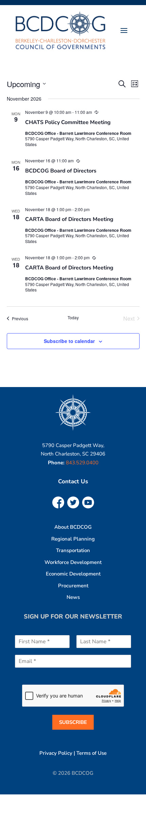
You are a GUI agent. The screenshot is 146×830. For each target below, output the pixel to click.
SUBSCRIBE (73, 722)
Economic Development (73, 573)
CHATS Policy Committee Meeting (68, 122)
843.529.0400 (82, 462)
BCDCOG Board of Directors (60, 171)
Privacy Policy (55, 753)
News (73, 597)
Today (73, 317)
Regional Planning (73, 538)
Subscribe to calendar (69, 341)
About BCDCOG (73, 527)
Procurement (73, 585)
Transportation (73, 550)
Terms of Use (91, 753)
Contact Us (73, 481)
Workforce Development (73, 562)
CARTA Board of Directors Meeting (69, 219)
